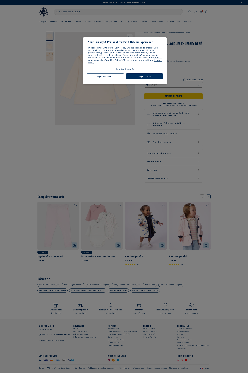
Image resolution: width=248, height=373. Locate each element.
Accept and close (144, 76)
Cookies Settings (125, 69)
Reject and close (104, 76)
